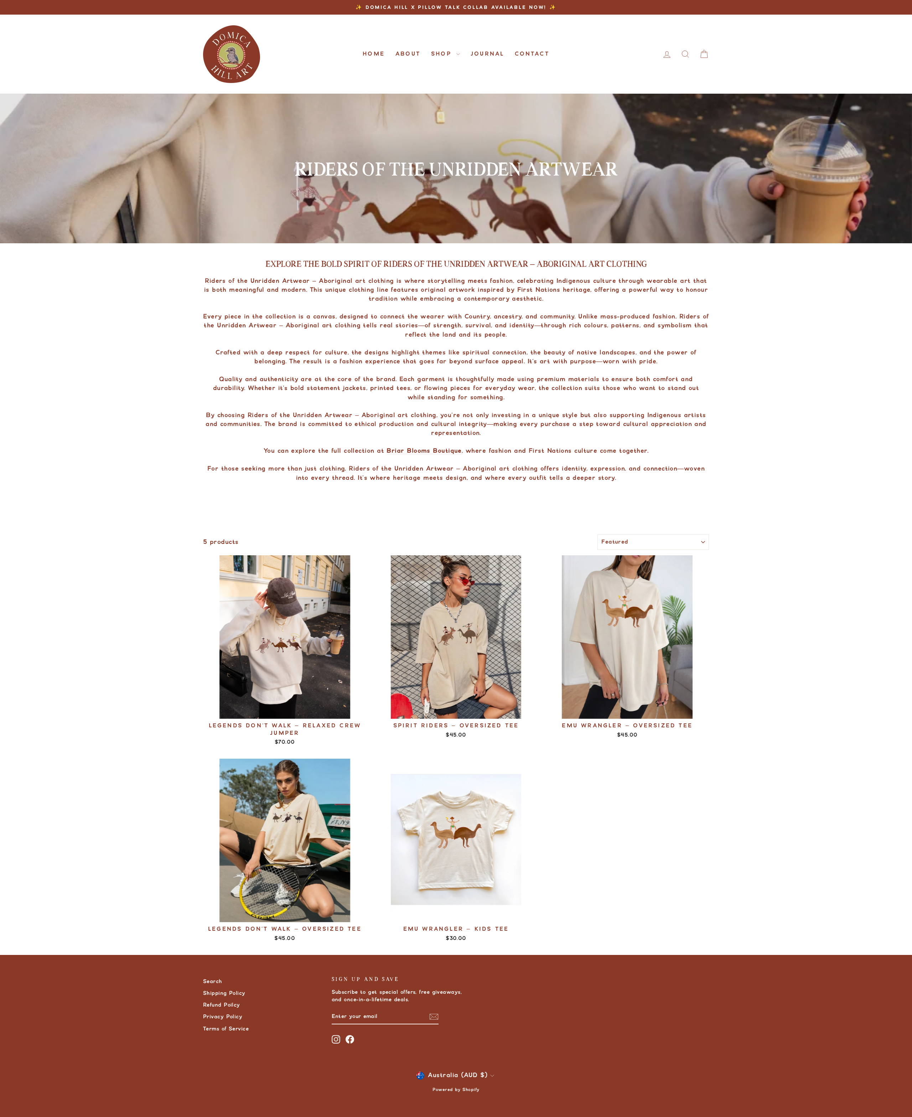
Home (374, 54)
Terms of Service (226, 1029)
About (407, 54)
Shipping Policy (224, 993)
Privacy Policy (222, 1016)
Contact (532, 54)
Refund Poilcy (221, 1005)
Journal (487, 54)
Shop (443, 54)
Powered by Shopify (455, 1089)
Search (212, 981)
